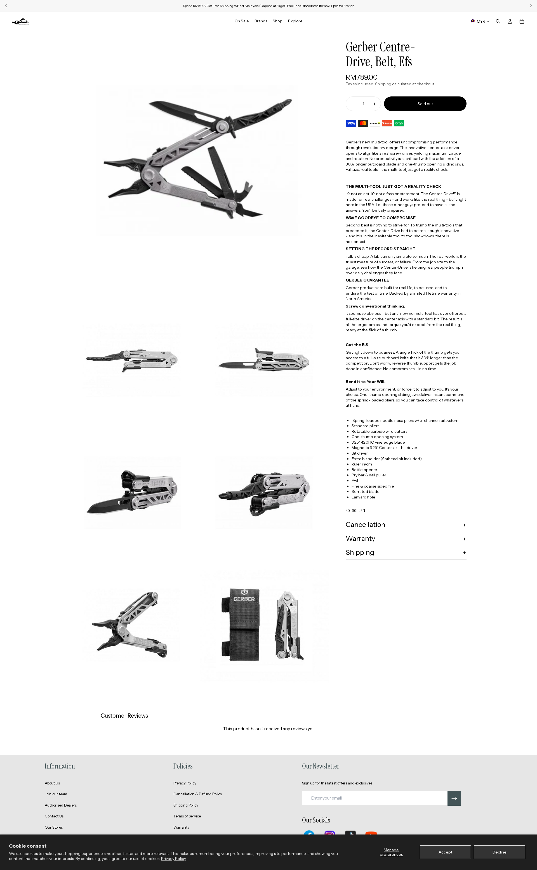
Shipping (360, 553)
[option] (406, 326)
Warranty (360, 539)
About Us (52, 783)
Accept (445, 852)
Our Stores (54, 827)
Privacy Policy (173, 858)
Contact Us (54, 816)
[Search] (498, 21)
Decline (500, 852)
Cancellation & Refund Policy (197, 794)
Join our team (56, 794)
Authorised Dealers (61, 805)
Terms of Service (187, 816)
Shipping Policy (185, 805)
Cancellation (365, 525)
